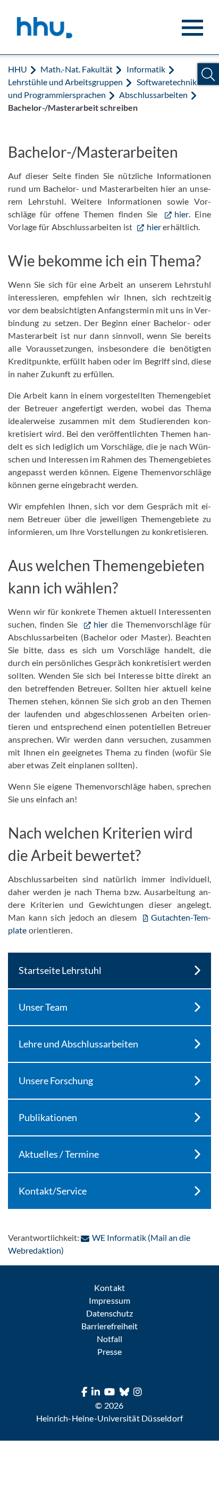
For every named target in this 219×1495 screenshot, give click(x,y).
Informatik (146, 69)
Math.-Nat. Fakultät (76, 69)
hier (181, 214)
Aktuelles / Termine (59, 1154)
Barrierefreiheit (109, 1326)
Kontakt (109, 1287)
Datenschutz (109, 1313)
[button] (208, 74)
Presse (109, 1351)
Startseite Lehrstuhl (60, 970)
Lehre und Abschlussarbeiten (78, 1044)
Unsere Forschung (56, 1080)
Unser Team (43, 1007)
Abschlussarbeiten (153, 95)
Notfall (109, 1339)
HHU (17, 69)
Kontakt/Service (53, 1191)
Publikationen (48, 1117)
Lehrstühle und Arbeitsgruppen (65, 82)
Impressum (109, 1300)
